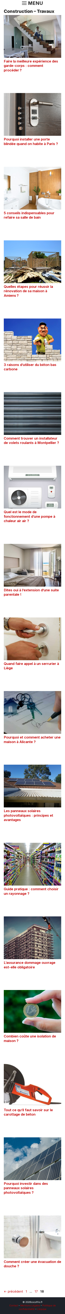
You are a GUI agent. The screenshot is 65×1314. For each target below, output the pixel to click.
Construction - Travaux (26, 81)
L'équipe (41, 1309)
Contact (13, 1305)
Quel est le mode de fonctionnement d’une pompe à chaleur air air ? (29, 516)
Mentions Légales (30, 1305)
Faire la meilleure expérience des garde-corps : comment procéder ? (31, 65)
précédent (13, 1291)
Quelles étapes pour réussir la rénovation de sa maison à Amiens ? (28, 291)
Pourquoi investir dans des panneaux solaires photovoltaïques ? (26, 1188)
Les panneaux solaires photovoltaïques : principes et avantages (28, 815)
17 (36, 1291)
